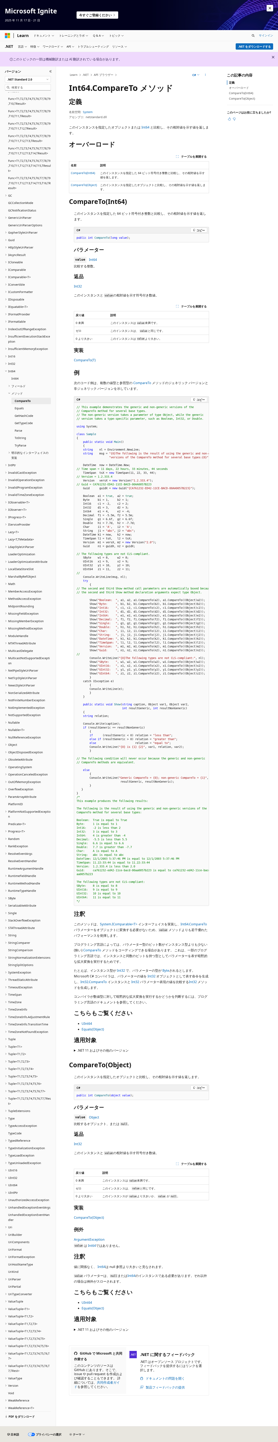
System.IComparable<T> (118, 924)
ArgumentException (89, 1239)
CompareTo (142, 383)
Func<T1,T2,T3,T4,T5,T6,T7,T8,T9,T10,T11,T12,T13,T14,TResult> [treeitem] (29, 150)
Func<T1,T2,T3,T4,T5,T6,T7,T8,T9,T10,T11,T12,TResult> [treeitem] (29, 126)
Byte (165, 970)
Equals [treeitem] (19, 408)
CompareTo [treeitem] (23, 401)
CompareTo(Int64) (83, 173)
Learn (74, 75)
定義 (232, 82)
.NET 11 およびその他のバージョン (103, 1050)
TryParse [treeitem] (20, 445)
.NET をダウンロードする (254, 46)
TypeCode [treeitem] (15, 1133)
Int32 (78, 286)
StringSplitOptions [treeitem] (20, 965)
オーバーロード (239, 88)
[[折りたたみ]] (50, 71)
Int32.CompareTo (93, 982)
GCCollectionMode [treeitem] (20, 203)
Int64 (145, 127)
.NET (85, 75)
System (88, 112)
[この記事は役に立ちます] (229, 119)
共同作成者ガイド (97, 1384)
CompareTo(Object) (84, 185)
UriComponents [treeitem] (19, 1242)
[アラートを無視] (270, 8)
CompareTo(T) (85, 360)
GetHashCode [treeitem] (24, 416)
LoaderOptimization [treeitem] (21, 554)
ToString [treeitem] (20, 438)
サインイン (266, 35)
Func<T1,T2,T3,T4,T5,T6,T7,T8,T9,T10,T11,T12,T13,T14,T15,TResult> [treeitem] (29, 166)
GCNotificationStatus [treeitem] (22, 210)
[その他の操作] (205, 75)
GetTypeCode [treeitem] (24, 423)
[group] (141, 654)
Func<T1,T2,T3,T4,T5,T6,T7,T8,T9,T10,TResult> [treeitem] (29, 101)
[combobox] (28, 79)
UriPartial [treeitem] (14, 1286)
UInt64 (87, 1023)
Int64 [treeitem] (15, 378)
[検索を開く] (253, 35)
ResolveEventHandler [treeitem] (22, 861)
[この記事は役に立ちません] (234, 119)
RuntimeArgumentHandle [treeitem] (25, 868)
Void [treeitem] (11, 1393)
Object (94, 1117)
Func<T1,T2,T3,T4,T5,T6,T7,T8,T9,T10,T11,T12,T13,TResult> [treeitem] (29, 138)
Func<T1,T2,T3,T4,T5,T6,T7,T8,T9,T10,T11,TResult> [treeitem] (29, 113)
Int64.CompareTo (194, 924)
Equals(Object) (93, 1029)
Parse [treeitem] (18, 430)
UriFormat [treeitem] (15, 1249)
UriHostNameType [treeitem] (20, 1264)
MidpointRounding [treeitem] (21, 606)
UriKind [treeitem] (13, 1272)
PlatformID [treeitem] (15, 804)
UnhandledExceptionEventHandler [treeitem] (29, 1217)
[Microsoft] (7, 35)
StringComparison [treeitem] (20, 950)
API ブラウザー (103, 75)
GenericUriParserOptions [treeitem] (25, 225)
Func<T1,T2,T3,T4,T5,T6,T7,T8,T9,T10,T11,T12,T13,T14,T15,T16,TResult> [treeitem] (29, 183)
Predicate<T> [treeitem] (17, 824)
